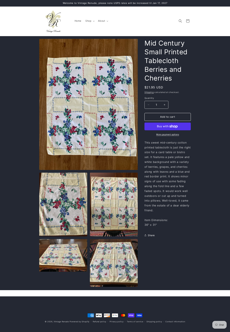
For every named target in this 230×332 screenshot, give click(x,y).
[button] (89, 20)
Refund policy (99, 321)
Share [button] (151, 235)
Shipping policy (154, 321)
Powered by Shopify (80, 321)
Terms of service (135, 321)
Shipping (149, 92)
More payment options (167, 134)
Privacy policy (117, 321)
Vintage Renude (61, 321)
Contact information (175, 321)
